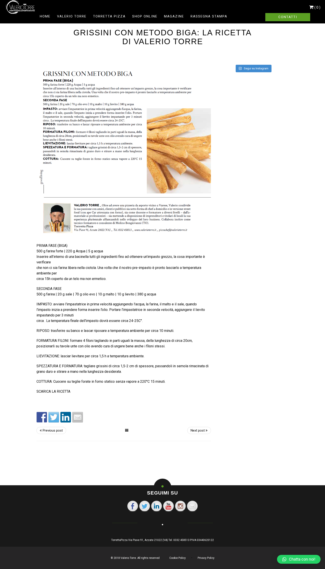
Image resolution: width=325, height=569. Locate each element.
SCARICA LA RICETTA (53, 391)
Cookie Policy (177, 557)
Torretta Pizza (109, 16)
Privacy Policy (206, 557)
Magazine (174, 16)
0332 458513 (181, 540)
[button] (299, 559)
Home (45, 16)
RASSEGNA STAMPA (209, 16)
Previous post (52, 430)
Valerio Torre (71, 16)
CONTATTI (287, 17)
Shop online (144, 16)
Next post (198, 430)
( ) (317, 7)
